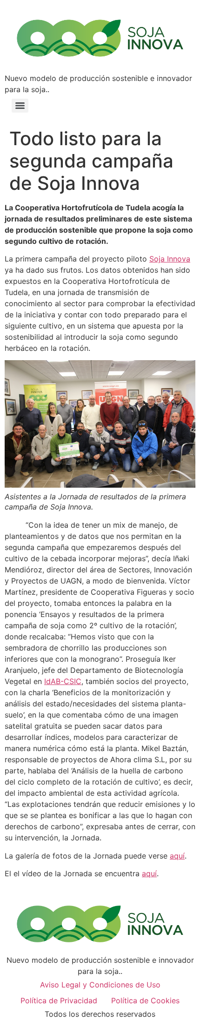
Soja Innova (169, 258)
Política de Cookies (145, 1000)
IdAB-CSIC (62, 681)
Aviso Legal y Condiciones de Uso (100, 984)
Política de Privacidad (58, 1000)
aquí (177, 855)
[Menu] (20, 106)
